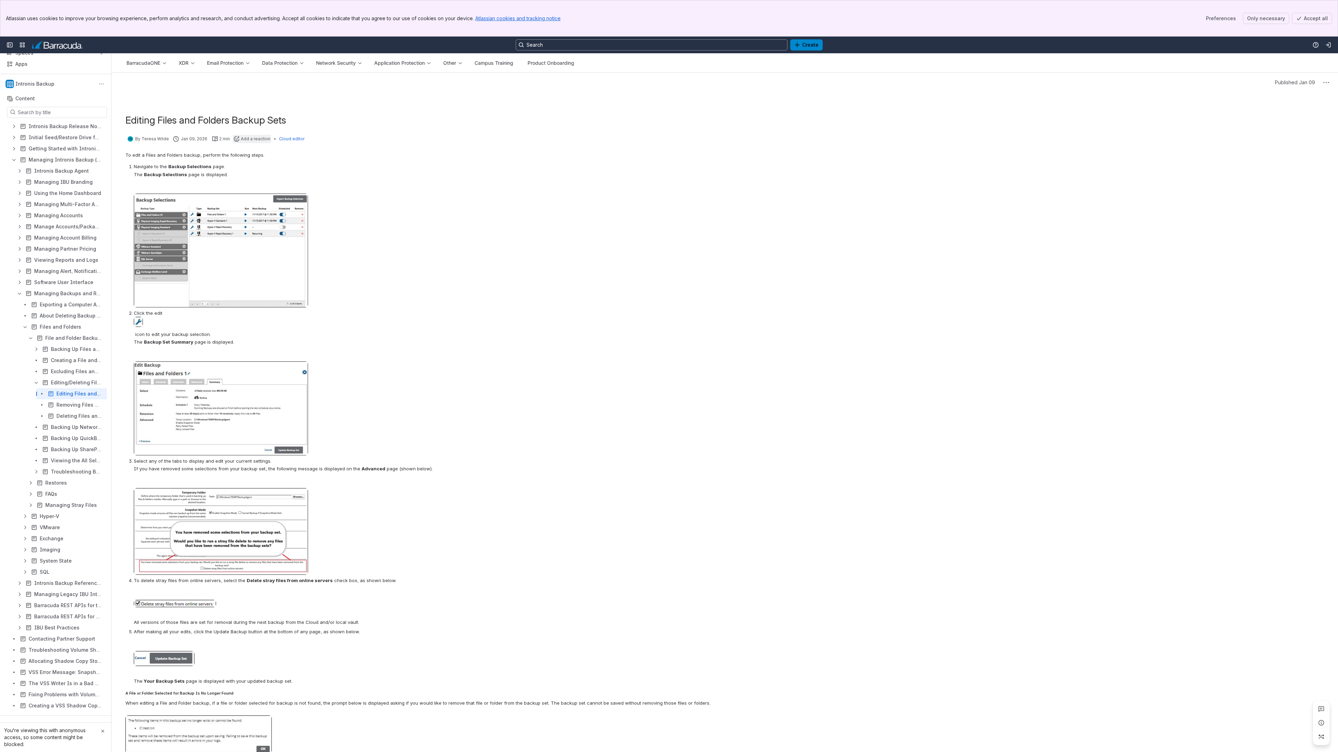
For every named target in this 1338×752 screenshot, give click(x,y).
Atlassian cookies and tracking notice (518, 18)
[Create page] (1321, 736)
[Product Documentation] (57, 44)
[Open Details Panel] (1321, 722)
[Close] (103, 731)
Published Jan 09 (1295, 82)
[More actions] (101, 84)
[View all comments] (1321, 708)
